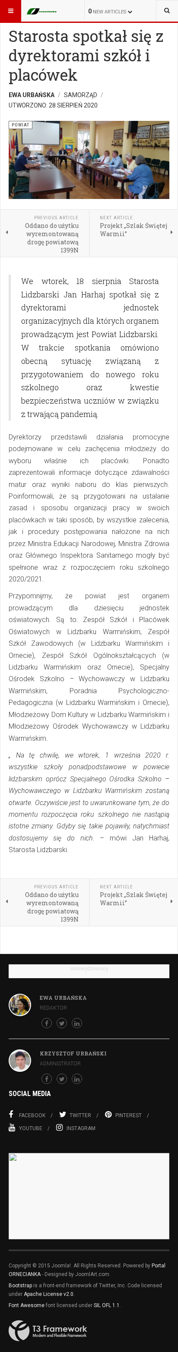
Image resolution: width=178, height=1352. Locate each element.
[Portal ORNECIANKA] (44, 11)
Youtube (30, 1128)
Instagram (81, 1128)
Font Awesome (26, 1305)
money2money (89, 969)
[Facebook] (46, 1023)
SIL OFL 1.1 (107, 1305)
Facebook (32, 1115)
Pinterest (128, 1115)
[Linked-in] (77, 1023)
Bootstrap (20, 1286)
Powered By (48, 1331)
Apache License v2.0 (48, 1294)
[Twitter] (62, 1023)
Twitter (80, 1115)
